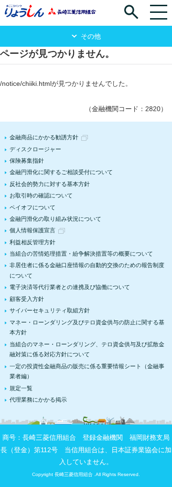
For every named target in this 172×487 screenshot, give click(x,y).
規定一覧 (21, 388)
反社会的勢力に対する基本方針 (50, 184)
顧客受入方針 (27, 299)
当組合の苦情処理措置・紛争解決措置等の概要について (81, 253)
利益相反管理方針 (32, 242)
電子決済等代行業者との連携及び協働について (70, 287)
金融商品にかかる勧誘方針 (44, 137)
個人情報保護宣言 (32, 230)
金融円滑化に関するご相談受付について (61, 172)
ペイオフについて (32, 207)
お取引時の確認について (41, 195)
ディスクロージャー (35, 149)
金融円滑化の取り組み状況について (55, 219)
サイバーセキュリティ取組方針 (50, 310)
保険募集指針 (27, 160)
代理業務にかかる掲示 (38, 399)
